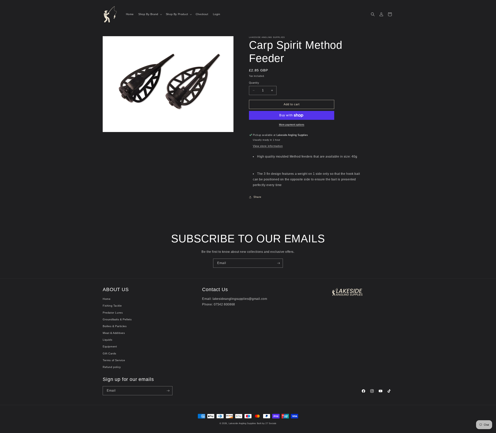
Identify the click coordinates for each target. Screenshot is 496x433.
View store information (268, 145)
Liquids (107, 339)
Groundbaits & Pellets (117, 319)
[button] (150, 14)
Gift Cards (109, 353)
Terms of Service (114, 360)
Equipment (110, 346)
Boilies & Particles (115, 326)
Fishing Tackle (112, 305)
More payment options (291, 124)
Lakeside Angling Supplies (242, 423)
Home (106, 298)
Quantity (254, 82)
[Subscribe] (278, 263)
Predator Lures (113, 312)
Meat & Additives (114, 332)
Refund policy (112, 367)
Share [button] (257, 196)
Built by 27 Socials (266, 423)
